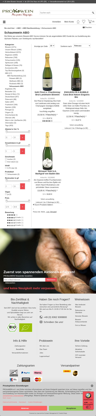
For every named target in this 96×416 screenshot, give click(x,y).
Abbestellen (10, 283)
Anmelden (56, 22)
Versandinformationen (20, 353)
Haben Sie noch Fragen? (54, 299)
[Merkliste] (83, 22)
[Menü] (92, 392)
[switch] (88, 407)
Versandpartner (70, 365)
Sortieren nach (66, 46)
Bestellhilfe (20, 349)
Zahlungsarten (20, 346)
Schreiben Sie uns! (53, 322)
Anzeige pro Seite (41, 46)
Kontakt (66, 4)
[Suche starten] (93, 12)
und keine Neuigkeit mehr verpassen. (30, 288)
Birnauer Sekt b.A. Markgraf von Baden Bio (47, 172)
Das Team (43, 349)
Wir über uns (44, 346)
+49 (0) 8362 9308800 (55, 317)
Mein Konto (69, 22)
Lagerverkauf (44, 356)
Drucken (88, 27)
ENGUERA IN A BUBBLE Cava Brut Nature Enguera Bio (76, 94)
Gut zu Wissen (80, 325)
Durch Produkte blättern (44, 205)
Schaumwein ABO (16, 32)
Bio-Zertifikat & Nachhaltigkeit (20, 301)
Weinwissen (82, 299)
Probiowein (46, 340)
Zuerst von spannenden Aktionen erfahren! (39, 272)
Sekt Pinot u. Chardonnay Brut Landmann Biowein (47, 93)
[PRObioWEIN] (17, 12)
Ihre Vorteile (82, 340)
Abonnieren (51, 280)
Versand (53, 212)
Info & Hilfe (20, 340)
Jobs (41, 353)
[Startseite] (78, 21)
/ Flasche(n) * (47, 115)
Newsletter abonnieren (84, 4)
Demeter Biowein (81, 316)
